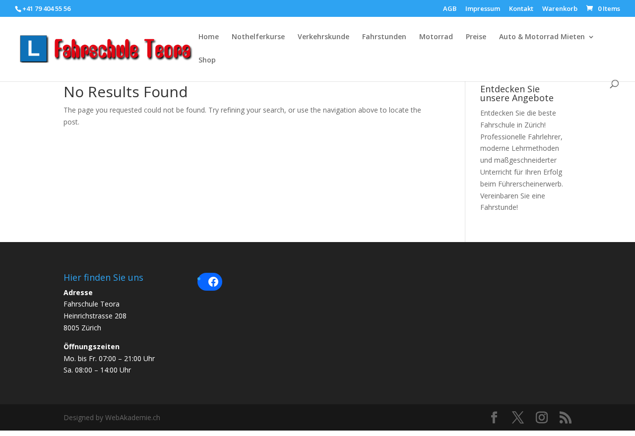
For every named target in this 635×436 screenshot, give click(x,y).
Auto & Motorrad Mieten (542, 37)
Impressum (482, 9)
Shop (207, 60)
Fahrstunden (384, 37)
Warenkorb (559, 9)
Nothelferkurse (258, 37)
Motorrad (436, 37)
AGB (449, 9)
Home (208, 37)
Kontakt (521, 9)
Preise (476, 37)
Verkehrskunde (323, 37)
